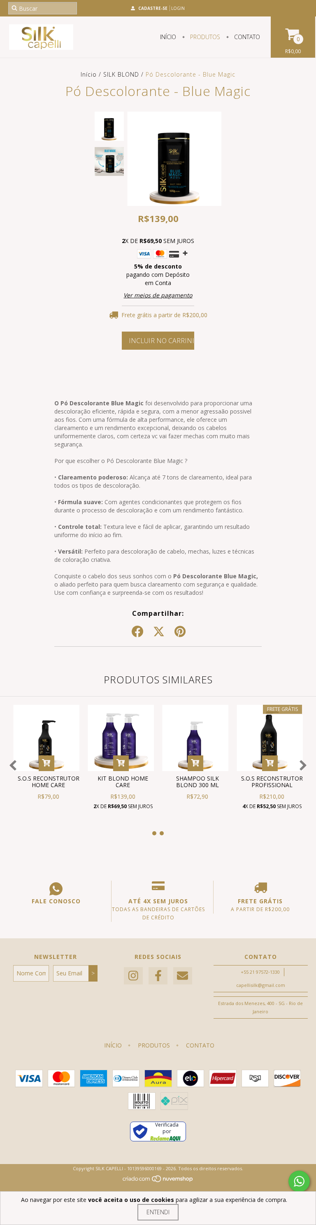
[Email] (182, 976)
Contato (246, 37)
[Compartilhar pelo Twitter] (159, 632)
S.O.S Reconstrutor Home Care (48, 781)
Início (168, 37)
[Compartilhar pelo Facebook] (137, 632)
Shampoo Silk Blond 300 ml (197, 781)
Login (178, 8)
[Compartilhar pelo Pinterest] (180, 632)
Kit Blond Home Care (123, 781)
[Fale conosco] (56, 889)
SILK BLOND (121, 74)
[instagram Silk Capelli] (133, 976)
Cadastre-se (152, 8)
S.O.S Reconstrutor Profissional (272, 781)
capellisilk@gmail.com (260, 985)
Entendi (158, 1212)
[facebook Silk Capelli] (158, 976)
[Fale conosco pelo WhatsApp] (299, 1181)
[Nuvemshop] (158, 1181)
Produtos (204, 37)
